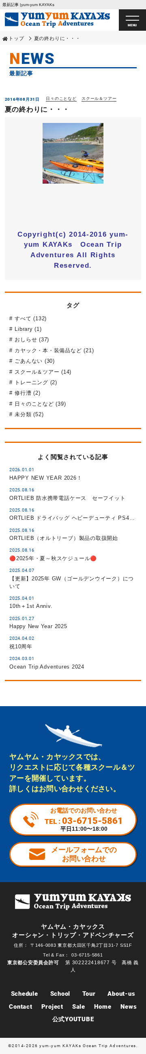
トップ (16, 38)
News (128, 1006)
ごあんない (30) (35, 361)
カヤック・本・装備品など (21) (54, 350)
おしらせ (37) (32, 340)
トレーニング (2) (36, 382)
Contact (20, 1006)
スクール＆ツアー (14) (43, 372)
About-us (121, 993)
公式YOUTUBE (73, 1019)
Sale (78, 1006)
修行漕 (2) (27, 393)
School (60, 993)
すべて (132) (31, 318)
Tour (88, 993)
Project (52, 1006)
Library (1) (28, 329)
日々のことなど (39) (40, 404)
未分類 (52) (29, 414)
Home (103, 1006)
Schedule (24, 993)
